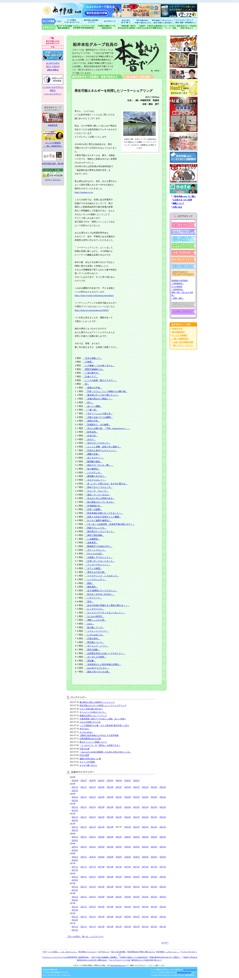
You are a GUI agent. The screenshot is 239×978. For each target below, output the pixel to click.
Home (52, 21)
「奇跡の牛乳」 (92, 421)
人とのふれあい (86, 732)
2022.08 (110, 817)
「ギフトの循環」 (93, 568)
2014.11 (83, 897)
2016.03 (154, 877)
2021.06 (127, 827)
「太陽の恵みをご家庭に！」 (99, 398)
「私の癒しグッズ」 (94, 627)
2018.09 (101, 857)
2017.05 (136, 867)
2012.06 (127, 917)
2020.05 (136, 837)
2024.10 (92, 797)
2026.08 (75, 780)
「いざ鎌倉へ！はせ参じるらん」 (99, 365)
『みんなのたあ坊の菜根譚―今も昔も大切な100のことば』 (105, 752)
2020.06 (127, 837)
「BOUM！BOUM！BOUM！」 (100, 594)
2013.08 (110, 907)
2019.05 (136, 847)
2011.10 (92, 926)
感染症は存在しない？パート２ (93, 715)
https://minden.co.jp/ (84, 192)
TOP (44, 952)
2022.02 (162, 817)
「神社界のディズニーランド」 (100, 531)
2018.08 (110, 857)
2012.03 (154, 917)
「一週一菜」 (91, 410)
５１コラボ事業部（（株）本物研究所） (53, 144)
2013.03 (154, 907)
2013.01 (75, 910)
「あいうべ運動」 (93, 406)
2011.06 (127, 926)
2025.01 (75, 790)
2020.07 (119, 837)
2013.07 (119, 907)
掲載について (178, 203)
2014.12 (75, 897)
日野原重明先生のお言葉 (90, 739)
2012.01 (75, 920)
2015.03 (154, 887)
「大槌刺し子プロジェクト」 (99, 557)
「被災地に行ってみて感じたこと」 (102, 395)
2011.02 (162, 926)
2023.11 (83, 807)
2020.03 (154, 837)
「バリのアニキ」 (93, 472)
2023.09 (101, 807)
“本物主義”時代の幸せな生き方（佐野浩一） (165, 957)
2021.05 (136, 827)
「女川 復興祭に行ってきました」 (101, 590)
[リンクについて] (190, 970)
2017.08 (110, 867)
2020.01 (75, 840)
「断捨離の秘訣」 (93, 461)
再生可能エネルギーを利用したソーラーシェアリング (103, 705)
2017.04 (145, 867)
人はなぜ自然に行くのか (90, 722)
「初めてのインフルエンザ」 (99, 487)
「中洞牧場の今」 (93, 506)
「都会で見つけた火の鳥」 (98, 671)
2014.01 (75, 900)
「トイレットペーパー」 (96, 631)
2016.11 (83, 877)
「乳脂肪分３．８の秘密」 (98, 424)
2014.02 (162, 897)
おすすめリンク (110, 21)
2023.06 (127, 807)
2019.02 (162, 847)
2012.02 (162, 917)
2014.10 (92, 897)
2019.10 (92, 847)
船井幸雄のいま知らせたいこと (72, 21)
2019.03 (154, 847)
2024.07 (119, 797)
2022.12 (75, 817)
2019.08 (110, 847)
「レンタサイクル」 (94, 609)
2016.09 (101, 877)
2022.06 (127, 817)
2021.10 (92, 827)
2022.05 (136, 817)
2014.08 (110, 897)
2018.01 (75, 860)
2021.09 (101, 827)
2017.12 (75, 867)
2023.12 (75, 807)
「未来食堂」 (91, 542)
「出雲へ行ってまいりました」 (100, 561)
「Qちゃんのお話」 (94, 553)
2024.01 (75, 800)
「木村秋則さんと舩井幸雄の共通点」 (103, 664)
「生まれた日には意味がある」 (100, 498)
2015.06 (127, 887)
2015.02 (162, 887)
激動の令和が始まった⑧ (90, 759)
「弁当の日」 (91, 435)
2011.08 (110, 926)
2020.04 (145, 837)
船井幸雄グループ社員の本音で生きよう (187, 27)
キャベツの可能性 (87, 762)
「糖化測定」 (91, 587)
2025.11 (83, 787)
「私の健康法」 (92, 469)
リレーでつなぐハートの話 (169, 27)
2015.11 (83, 887)
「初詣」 (89, 583)
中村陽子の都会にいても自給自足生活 (107, 27)
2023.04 (145, 807)
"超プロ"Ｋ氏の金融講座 (56, 27)
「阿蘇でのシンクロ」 (95, 528)
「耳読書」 (90, 660)
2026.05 (101, 780)
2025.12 (75, 787)
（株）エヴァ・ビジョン (182, 345)
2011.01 (75, 930)
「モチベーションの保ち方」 (99, 413)
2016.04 (145, 877)
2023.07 (119, 807)
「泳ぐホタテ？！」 (94, 458)
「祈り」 (89, 402)
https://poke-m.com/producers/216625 (92, 310)
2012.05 (136, 917)
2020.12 (75, 837)
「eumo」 (89, 623)
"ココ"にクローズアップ (186, 21)
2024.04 (145, 797)
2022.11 (83, 817)
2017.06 (127, 867)
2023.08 (110, 807)
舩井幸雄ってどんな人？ (88, 952)
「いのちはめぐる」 (94, 635)
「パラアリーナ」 (93, 598)
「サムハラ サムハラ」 (96, 491)
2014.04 (145, 897)
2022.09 (101, 817)
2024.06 (127, 797)
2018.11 (83, 857)
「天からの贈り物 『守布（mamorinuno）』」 (107, 428)
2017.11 (83, 867)
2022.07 (119, 817)
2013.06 (127, 907)
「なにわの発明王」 (94, 616)
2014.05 (136, 897)
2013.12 (75, 907)
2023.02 (162, 807)
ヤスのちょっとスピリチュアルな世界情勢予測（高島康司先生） (66, 957)
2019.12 (75, 847)
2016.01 (75, 880)
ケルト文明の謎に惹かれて (91, 709)
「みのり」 (90, 439)
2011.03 (154, 926)
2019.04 (145, 847)
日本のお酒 (84, 749)
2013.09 (101, 907)
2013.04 (145, 907)
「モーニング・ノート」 (96, 646)
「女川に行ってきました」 (98, 443)
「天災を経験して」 (92, 358)
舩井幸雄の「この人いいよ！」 (168, 952)
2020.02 (162, 837)
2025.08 (110, 787)
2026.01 (136, 780)
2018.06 (127, 857)
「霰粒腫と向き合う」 (95, 476)
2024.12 (75, 797)
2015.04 (145, 887)
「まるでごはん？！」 (95, 480)
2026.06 (92, 780)
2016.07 (119, 877)
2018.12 (75, 857)
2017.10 (92, 867)
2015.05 (136, 887)
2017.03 (154, 867)
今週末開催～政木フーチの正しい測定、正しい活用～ (103, 719)
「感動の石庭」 (92, 454)
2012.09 (101, 917)
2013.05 (136, 907)
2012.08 (110, 917)
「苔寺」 (89, 601)
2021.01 (75, 830)
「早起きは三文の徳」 (95, 572)
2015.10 (92, 887)
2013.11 (83, 907)
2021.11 (83, 827)
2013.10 (92, 907)
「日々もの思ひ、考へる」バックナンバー (85, 936)
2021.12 (75, 827)
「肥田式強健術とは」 (93, 369)
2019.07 (119, 847)
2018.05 (136, 857)
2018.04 (145, 857)
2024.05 (136, 797)
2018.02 (162, 857)
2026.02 (127, 780)
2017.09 (101, 867)
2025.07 (119, 787)
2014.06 (127, 897)
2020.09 (101, 837)
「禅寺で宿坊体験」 (94, 535)
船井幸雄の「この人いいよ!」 (162, 21)
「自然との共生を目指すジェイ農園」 (103, 517)
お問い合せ (177, 207)
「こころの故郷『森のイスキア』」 (100, 380)
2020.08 (110, 837)
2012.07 (119, 917)
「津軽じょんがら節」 (95, 620)
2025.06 (127, 787)
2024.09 (101, 797)
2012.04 (145, 917)
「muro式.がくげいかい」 (97, 668)
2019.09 (101, 847)
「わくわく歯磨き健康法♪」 (98, 520)
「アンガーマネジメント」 (98, 564)
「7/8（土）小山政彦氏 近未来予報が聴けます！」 (110, 524)
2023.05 (136, 807)
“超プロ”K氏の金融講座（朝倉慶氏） (105, 957)
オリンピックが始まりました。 (93, 712)
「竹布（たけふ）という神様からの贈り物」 (106, 391)
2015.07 (119, 887)
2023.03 (154, 807)
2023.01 (75, 810)
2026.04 (110, 780)
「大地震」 (88, 362)
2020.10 (92, 837)
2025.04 (145, 787)
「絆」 (86, 384)
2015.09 (101, 887)
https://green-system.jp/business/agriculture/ (94, 295)
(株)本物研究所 (178, 332)
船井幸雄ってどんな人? (92, 21)
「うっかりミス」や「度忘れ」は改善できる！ (100, 745)
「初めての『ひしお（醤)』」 (99, 465)
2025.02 (162, 787)
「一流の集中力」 (91, 373)
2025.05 (136, 787)
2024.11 (83, 797)
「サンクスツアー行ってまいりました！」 (105, 612)
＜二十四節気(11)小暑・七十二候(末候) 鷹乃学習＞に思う (104, 725)
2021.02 (162, 827)
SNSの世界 (84, 755)
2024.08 (110, 797)
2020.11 (83, 837)
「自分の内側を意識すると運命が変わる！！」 (107, 605)
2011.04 (145, 926)
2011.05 (136, 926)
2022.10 (92, 817)
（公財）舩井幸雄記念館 (182, 342)
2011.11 (83, 926)
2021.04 (145, 827)
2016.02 (162, 877)
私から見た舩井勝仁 (126, 21)
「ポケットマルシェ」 (95, 550)
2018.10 (92, 857)
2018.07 (119, 857)
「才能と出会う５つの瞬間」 (99, 417)
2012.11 (83, 917)
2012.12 (75, 917)
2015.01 (75, 890)
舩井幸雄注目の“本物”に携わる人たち (141, 952)
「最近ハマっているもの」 (98, 494)
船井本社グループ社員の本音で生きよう (146, 960)
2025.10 (92, 787)
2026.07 (83, 780)
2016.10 (92, 877)
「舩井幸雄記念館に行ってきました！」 (104, 513)
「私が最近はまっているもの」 (100, 502)
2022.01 (75, 820)
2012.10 (92, 917)
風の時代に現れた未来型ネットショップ (97, 702)
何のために (84, 729)
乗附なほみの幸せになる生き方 (150, 27)
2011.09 (101, 926)
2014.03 (154, 897)
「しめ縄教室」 (92, 539)
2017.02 (162, 867)
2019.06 (127, 847)
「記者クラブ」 (90, 376)
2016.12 (75, 877)
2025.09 (101, 787)
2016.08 (110, 877)
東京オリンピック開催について (93, 742)
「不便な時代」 (92, 638)
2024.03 (154, 797)
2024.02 (162, 797)
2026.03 (119, 780)
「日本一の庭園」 (93, 509)
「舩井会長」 (91, 432)
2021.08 (110, 827)
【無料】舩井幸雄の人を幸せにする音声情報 (99, 735)
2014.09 (101, 897)
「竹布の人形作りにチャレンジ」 (101, 450)
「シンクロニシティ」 (95, 579)
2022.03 (154, 817)
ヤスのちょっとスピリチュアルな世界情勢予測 (84, 27)
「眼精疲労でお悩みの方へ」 (99, 546)
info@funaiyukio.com (118, 965)
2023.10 (92, 807)
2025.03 (154, 787)
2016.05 (136, 877)
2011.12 (75, 926)
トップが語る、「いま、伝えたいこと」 (62, 952)
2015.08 (110, 887)
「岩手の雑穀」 (92, 649)
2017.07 (119, 867)
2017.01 (75, 870)
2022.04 (145, 817)
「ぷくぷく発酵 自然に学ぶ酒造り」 (103, 446)
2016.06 (127, 877)
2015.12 (75, 887)
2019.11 (83, 847)
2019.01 (75, 850)
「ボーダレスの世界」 (95, 657)
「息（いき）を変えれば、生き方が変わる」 (106, 483)
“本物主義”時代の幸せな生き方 (127, 27)
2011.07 (119, 926)
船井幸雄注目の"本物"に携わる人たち (142, 21)
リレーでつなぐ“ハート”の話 (119, 960)
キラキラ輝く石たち (88, 765)
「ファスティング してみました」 (102, 575)
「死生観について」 (94, 642)
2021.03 (154, 827)
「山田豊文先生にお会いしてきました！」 (105, 653)
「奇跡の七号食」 (93, 387)
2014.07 (119, 897)
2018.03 (154, 857)
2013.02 (162, 907)
